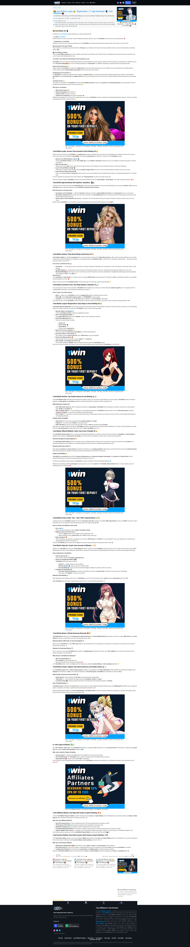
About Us (77, 2)
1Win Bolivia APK (82, 22)
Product (69, 2)
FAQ (73, 2)
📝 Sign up (86, 903)
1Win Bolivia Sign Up (71, 26)
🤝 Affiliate (121, 903)
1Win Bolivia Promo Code (97, 24)
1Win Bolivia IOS (63, 24)
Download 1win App (95, 939)
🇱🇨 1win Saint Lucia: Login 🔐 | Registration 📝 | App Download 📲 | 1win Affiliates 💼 (83, 860)
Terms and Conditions (59, 933)
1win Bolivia (62, 37)
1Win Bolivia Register (109, 24)
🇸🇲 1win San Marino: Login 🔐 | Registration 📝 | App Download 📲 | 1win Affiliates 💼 (105, 860)
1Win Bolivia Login (73, 24)
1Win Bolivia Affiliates (60, 22)
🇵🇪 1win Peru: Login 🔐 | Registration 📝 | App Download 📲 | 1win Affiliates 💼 (62, 860)
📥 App (104, 903)
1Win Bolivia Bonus (102, 22)
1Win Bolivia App (92, 22)
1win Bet (113, 938)
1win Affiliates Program (79, 938)
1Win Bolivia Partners (84, 24)
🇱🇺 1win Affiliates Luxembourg (127, 889)
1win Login (107, 938)
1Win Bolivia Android (72, 22)
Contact (83, 2)
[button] (189, 927)
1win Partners (68, 938)
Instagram (60, 924)
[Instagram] (55, 925)
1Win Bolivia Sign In (60, 26)
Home (55, 7)
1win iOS (60, 938)
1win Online (120, 938)
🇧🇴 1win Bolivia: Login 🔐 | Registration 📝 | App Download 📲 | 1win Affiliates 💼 (83, 12)
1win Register (99, 938)
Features (64, 2)
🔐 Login (67, 903)
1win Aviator (128, 938)
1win (87, 2)
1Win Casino (90, 938)
